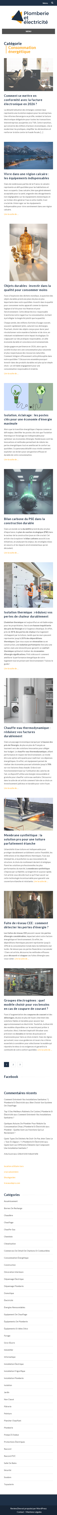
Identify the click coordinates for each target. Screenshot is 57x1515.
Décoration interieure (13, 1272)
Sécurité (7, 1470)
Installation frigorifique (14, 1371)
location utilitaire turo (14, 1166)
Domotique (9, 1293)
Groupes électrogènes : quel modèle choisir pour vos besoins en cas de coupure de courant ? (26, 1004)
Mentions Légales (34, 1512)
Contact (20, 1512)
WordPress (41, 1508)
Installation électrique (14, 1364)
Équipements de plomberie (16, 1321)
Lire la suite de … (11, 214)
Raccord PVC (10, 1456)
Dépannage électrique (14, 1279)
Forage (7, 1335)
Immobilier (8, 1350)
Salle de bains (10, 1463)
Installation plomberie (14, 1378)
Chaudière (8, 1215)
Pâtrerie (7, 1406)
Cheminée (8, 1236)
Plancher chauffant (12, 1420)
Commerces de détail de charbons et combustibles (27, 1251)
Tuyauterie (9, 1484)
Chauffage (8, 1222)
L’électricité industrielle (28, 1154)
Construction (10, 1265)
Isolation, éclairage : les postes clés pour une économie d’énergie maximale (28, 419)
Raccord (7, 1449)
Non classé (9, 1399)
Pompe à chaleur (11, 1435)
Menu (45, 3)
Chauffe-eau (9, 1229)
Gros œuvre (9, 1343)
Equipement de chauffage (15, 1314)
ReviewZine (15, 1508)
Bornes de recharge (13, 1208)
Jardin (6, 1392)
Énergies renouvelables (14, 1307)
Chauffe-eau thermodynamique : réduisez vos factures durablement (27, 732)
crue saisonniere (11, 1172)
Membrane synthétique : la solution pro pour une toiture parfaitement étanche (24, 839)
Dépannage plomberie (14, 1286)
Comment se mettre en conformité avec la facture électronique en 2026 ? (23, 100)
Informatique (10, 1357)
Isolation (8, 1385)
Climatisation (10, 1243)
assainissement (11, 1201)
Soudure (7, 1477)
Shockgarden (9, 1177)
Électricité (8, 1300)
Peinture (8, 1413)
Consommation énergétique (16, 1258)
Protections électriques (14, 1442)
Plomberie (8, 1427)
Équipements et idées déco (16, 1328)
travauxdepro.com (12, 1183)
